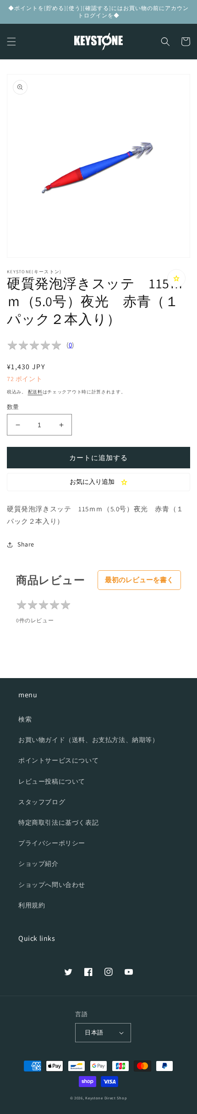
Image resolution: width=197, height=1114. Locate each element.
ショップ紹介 (38, 863)
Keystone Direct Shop (106, 1097)
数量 (13, 407)
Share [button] (25, 544)
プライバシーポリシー (51, 843)
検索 (25, 719)
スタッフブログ (41, 802)
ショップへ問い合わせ (51, 885)
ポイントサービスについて (58, 760)
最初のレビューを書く (139, 580)
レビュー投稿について (51, 781)
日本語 (94, 1032)
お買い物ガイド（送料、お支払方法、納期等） (88, 740)
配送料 (35, 392)
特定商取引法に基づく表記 (58, 822)
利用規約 (31, 905)
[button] (11, 42)
